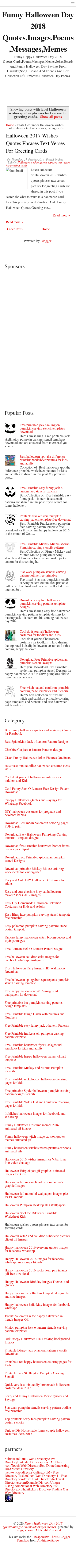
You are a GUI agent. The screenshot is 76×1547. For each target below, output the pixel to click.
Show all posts (51, 116)
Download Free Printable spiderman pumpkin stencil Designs (44, 661)
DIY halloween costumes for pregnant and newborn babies (33, 813)
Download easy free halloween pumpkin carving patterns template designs (42, 603)
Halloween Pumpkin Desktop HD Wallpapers (35, 1205)
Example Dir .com (38, 1482)
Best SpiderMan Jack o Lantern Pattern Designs (36, 741)
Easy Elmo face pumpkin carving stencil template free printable (37, 916)
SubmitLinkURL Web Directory (26, 1458)
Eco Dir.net (47, 1465)
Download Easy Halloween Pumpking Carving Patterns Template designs (36, 836)
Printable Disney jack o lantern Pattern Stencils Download (36, 1352)
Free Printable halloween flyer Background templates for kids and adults (33, 1046)
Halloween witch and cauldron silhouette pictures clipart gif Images (37, 1237)
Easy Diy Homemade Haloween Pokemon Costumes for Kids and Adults (33, 904)
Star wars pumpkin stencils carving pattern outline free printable (43, 573)
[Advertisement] (38, 87)
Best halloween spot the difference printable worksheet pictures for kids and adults (44, 459)
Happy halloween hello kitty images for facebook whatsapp (37, 1306)
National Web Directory (36, 1485)
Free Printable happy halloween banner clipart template (35, 1058)
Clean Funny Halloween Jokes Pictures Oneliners (38, 757)
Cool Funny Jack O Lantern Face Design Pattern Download (37, 790)
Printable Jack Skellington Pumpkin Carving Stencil (34, 1375)
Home (10, 125)
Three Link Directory (38, 1479)
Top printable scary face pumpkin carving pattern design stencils (37, 1420)
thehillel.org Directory (37, 1489)
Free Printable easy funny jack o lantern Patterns (37, 1025)
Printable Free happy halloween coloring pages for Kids (38, 1363)
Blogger (46, 240)
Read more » (61, 215)
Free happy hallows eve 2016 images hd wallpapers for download (31, 993)
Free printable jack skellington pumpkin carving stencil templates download (42, 428)
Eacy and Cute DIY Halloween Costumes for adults (35, 882)
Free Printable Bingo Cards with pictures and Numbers (35, 1015)
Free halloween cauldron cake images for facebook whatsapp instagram (32, 958)
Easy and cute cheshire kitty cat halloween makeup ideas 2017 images (33, 893)
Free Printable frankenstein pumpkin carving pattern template (34, 1035)
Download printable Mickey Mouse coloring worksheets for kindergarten (34, 870)
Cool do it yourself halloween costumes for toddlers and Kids (40, 633)
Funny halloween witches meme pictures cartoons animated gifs (38, 1149)
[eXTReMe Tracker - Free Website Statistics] (9, 1501)
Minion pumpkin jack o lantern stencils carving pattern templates (36, 1329)
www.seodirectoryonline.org (28, 1472)
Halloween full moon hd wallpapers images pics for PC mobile (36, 1195)
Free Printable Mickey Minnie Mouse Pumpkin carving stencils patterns (44, 545)
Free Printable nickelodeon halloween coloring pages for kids (35, 1081)
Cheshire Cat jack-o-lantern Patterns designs (34, 749)
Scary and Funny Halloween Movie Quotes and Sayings (36, 1397)
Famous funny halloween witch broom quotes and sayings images (38, 939)
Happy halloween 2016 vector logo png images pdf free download (36, 1272)
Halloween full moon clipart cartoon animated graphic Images (35, 1184)
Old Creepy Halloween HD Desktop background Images (37, 1340)
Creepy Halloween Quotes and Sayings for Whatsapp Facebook (33, 801)
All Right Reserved (48, 1530)
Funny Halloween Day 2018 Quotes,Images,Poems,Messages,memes (38, 31)
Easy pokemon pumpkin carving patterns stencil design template (36, 927)
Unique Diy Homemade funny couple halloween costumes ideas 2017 (37, 1432)
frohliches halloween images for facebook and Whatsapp (35, 1115)
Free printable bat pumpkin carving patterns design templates (33, 1004)
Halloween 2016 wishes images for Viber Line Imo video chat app (35, 1161)
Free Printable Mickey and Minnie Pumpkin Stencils (34, 1069)
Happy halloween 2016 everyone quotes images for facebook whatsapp (36, 1249)
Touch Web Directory (25, 1465)
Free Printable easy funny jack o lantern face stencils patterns (41, 489)
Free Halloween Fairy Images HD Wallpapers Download (35, 970)
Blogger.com (24, 1530)
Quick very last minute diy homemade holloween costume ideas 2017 (37, 1386)
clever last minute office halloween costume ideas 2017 (37, 767)
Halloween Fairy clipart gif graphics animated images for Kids (35, 1172)
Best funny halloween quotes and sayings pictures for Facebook (38, 732)
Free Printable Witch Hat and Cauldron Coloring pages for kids (37, 1104)
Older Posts (15, 229)
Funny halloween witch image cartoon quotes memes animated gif (35, 1138)
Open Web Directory (41, 1475)
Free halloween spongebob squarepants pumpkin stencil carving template (37, 981)
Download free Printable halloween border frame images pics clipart (37, 847)
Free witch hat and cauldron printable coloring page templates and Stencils (44, 689)
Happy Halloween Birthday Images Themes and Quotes (37, 1283)
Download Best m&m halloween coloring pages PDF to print (36, 824)
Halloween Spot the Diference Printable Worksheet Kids (31, 1214)
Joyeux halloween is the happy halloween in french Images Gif (34, 1317)
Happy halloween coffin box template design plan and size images (37, 1295)
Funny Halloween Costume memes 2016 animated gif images (32, 1126)
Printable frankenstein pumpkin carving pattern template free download (45, 517)
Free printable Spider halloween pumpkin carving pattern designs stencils (37, 1092)
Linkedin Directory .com (33, 1462)
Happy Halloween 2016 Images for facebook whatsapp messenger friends (34, 1260)
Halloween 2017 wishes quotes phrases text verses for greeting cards (35, 143)
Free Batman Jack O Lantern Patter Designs (34, 948)
